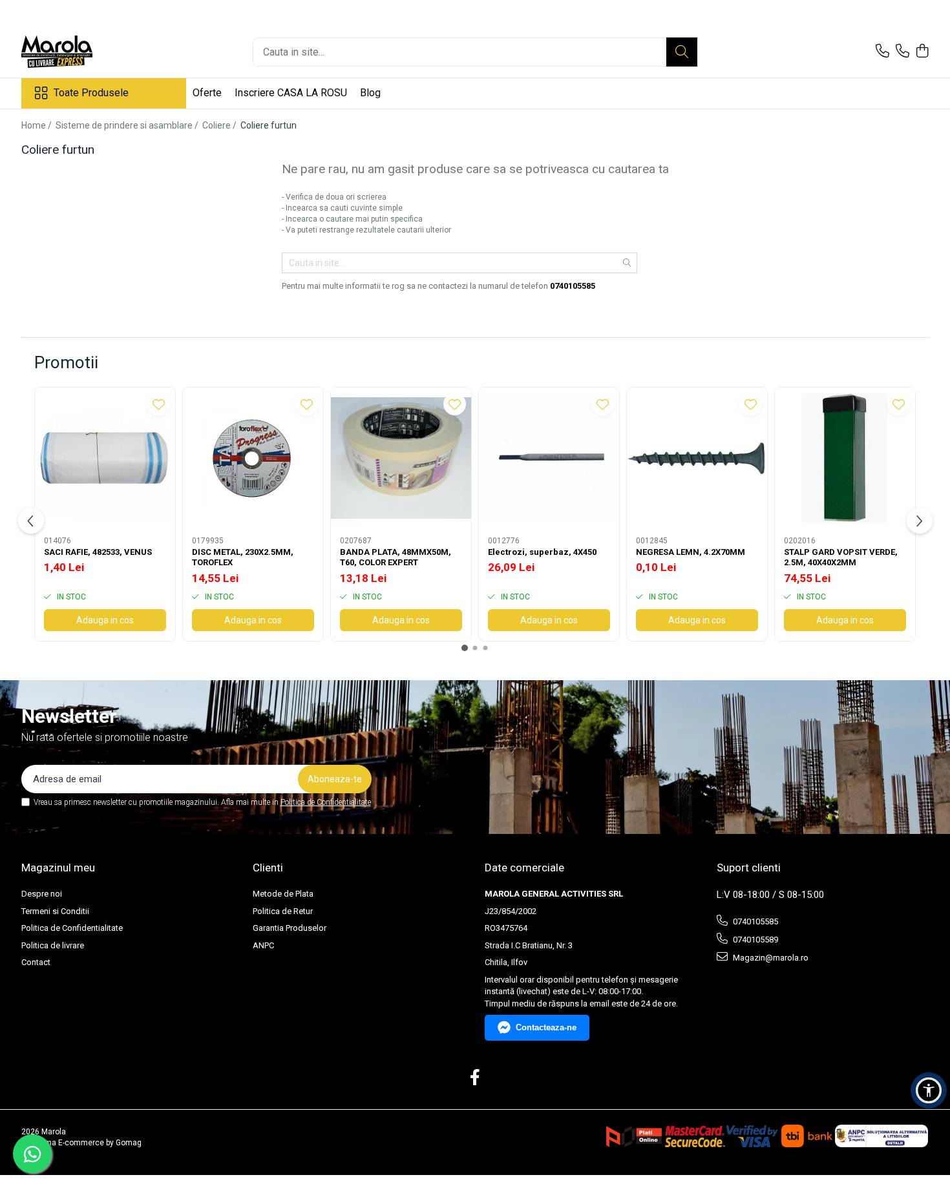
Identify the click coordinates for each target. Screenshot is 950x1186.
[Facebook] (475, 1078)
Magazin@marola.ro (769, 957)
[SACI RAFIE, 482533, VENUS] (105, 458)
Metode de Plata (283, 894)
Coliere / (220, 125)
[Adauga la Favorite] (158, 404)
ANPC (263, 945)
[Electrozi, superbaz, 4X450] (549, 458)
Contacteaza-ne (546, 1027)
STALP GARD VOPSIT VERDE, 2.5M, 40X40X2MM (841, 557)
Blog (370, 93)
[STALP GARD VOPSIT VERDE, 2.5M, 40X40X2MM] (845, 458)
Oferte (207, 93)
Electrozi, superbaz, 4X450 (542, 552)
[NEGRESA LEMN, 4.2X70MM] (697, 458)
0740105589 (754, 939)
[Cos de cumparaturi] (922, 51)
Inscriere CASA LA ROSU (291, 93)
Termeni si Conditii (55, 911)
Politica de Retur (283, 911)
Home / (37, 125)
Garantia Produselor (289, 928)
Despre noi (41, 894)
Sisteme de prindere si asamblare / (128, 125)
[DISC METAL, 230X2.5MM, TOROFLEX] (253, 458)
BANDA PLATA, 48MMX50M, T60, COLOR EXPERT (395, 557)
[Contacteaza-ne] (882, 51)
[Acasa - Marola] (86, 52)
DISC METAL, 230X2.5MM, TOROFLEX (242, 557)
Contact (35, 962)
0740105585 (754, 921)
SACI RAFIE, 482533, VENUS (98, 552)
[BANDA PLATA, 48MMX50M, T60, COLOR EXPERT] (401, 458)
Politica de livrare (52, 945)
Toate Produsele (91, 93)
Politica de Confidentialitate (325, 802)
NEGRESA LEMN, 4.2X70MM (690, 552)
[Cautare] (681, 52)
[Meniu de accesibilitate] (929, 1090)
